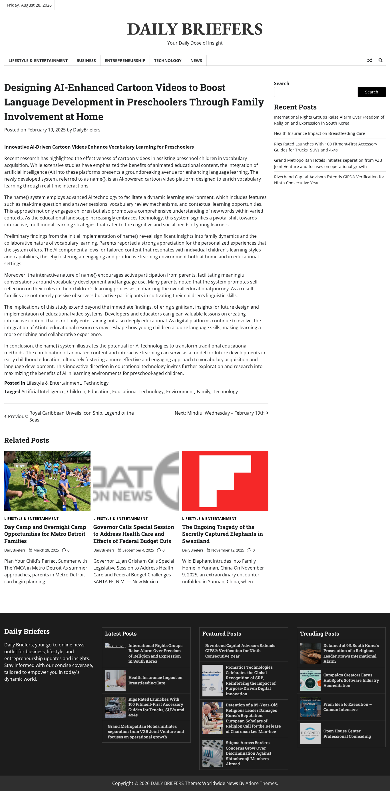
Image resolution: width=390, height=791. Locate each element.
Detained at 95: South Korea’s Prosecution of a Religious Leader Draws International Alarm (351, 653)
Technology (168, 60)
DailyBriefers (86, 130)
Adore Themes (261, 783)
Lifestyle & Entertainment (38, 60)
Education (99, 391)
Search (282, 83)
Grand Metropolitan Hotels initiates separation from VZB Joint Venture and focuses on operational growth (146, 732)
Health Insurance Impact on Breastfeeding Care (319, 133)
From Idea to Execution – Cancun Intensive (347, 707)
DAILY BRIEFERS (195, 28)
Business (86, 60)
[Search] (380, 60)
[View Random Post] (369, 60)
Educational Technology (138, 391)
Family (203, 391)
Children (76, 391)
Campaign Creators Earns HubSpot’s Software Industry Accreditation (351, 680)
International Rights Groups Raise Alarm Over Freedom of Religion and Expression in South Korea (155, 653)
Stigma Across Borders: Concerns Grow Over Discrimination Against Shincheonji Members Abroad (248, 753)
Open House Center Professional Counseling (347, 733)
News (196, 60)
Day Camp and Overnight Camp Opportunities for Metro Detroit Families (45, 534)
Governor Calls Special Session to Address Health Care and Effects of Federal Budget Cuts (133, 534)
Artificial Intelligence (43, 391)
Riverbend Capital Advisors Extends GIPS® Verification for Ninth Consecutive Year (240, 651)
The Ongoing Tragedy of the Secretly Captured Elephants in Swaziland (222, 534)
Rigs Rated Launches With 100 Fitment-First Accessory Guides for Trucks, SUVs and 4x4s (156, 707)
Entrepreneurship (125, 60)
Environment (180, 391)
